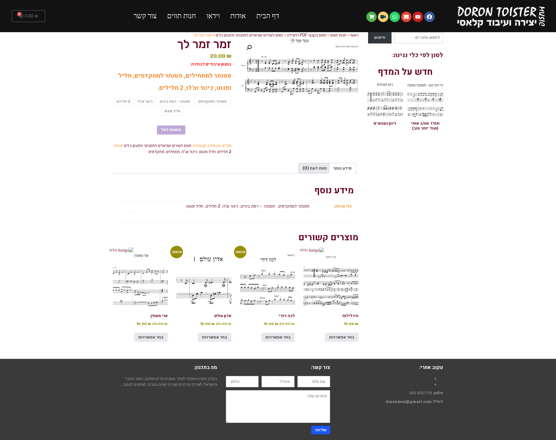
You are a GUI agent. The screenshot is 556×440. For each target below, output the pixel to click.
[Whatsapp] (394, 17)
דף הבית (267, 16)
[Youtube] (418, 17)
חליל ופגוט (207, 151)
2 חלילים (224, 151)
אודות (238, 16)
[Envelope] (406, 17)
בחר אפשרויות (341, 337)
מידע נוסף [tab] (342, 168)
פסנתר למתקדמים (294, 206)
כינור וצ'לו (189, 151)
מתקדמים (156, 151)
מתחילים (173, 151)
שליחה (320, 429)
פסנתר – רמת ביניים (258, 206)
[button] (249, 47)
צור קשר (145, 16)
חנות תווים (181, 16)
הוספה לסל (171, 129)
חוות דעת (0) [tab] (315, 168)
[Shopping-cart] (371, 17)
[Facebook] (429, 17)
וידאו (213, 16)
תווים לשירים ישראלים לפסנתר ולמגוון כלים (157, 145)
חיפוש (380, 37)
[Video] (383, 17)
